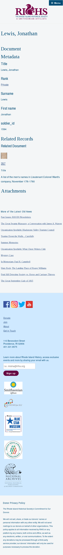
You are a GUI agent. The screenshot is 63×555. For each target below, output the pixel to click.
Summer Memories (9, 242)
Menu (57, 2)
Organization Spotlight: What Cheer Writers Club (23, 249)
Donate (6, 317)
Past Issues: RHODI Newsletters (16, 217)
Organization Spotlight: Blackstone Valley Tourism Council (27, 230)
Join (5, 322)
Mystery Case (7, 255)
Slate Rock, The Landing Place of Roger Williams (23, 268)
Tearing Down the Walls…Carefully (17, 236)
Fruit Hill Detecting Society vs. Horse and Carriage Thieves (28, 274)
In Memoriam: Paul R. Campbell (15, 261)
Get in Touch (9, 330)
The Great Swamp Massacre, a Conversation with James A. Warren (31, 223)
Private (5, 84)
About (6, 326)
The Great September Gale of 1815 (17, 281)
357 (3, 163)
